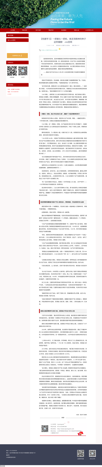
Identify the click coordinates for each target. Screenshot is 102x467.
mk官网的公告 (89, 30)
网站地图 (2, 466)
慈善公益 (76, 30)
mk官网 (12, 30)
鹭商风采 (51, 30)
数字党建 (38, 30)
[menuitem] (12, 30)
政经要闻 (63, 30)
